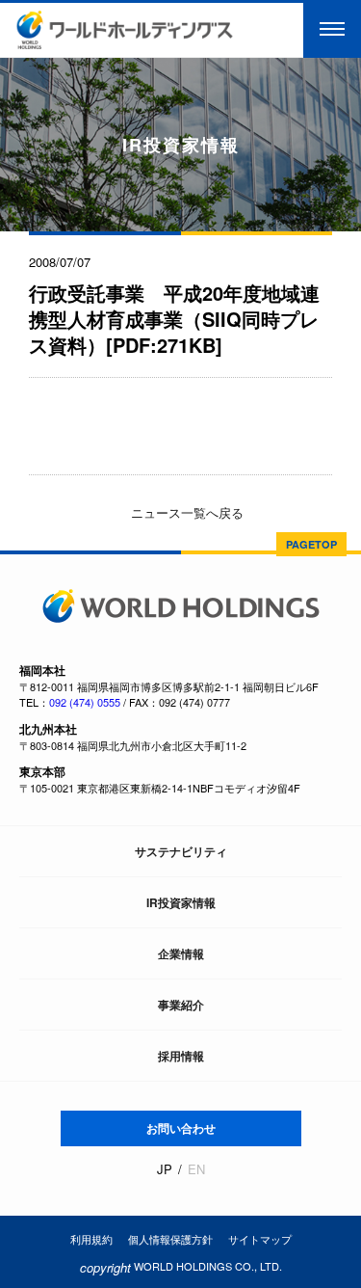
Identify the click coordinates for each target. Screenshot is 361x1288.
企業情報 (181, 953)
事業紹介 (181, 1004)
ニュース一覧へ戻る (185, 512)
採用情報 (181, 1055)
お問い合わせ (181, 1128)
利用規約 (91, 1239)
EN (196, 1169)
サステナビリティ (181, 851)
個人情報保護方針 (170, 1239)
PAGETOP (311, 544)
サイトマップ (260, 1239)
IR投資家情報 (181, 902)
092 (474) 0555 (84, 702)
